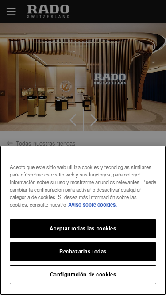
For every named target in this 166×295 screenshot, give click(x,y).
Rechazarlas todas (83, 251)
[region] (83, 220)
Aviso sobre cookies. (92, 204)
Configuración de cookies (83, 274)
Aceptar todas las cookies (83, 228)
